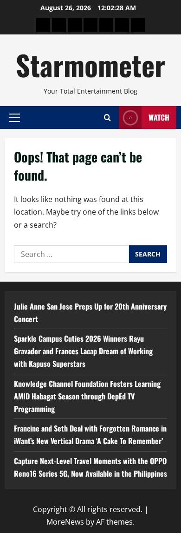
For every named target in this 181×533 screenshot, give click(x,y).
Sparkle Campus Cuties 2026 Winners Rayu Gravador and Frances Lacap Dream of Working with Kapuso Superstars (83, 351)
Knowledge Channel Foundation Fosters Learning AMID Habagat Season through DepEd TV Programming (87, 396)
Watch (159, 117)
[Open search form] (107, 117)
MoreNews (65, 522)
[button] (15, 117)
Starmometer (90, 64)
